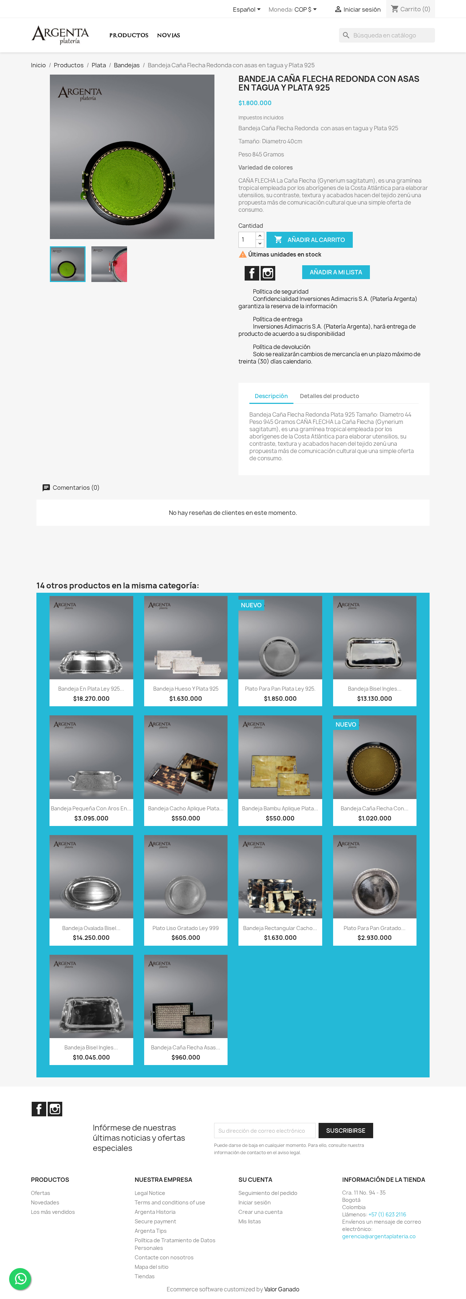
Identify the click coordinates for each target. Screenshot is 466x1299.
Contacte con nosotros (164, 1257)
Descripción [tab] (271, 396)
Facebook (252, 273)
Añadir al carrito (309, 239)
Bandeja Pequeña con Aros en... (91, 808)
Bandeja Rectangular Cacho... (280, 928)
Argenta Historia (155, 1211)
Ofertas (40, 1192)
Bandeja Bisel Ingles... (375, 688)
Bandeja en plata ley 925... (91, 688)
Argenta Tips (151, 1230)
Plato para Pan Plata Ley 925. (280, 688)
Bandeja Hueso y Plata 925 (185, 688)
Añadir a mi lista (336, 272)
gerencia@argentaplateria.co (379, 1236)
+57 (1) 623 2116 (387, 1214)
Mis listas (249, 1221)
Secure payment (155, 1221)
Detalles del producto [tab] (329, 396)
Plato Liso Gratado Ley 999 (186, 928)
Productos (129, 35)
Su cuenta (255, 1180)
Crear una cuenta (260, 1211)
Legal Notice (150, 1192)
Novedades (45, 1202)
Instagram (268, 273)
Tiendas (145, 1276)
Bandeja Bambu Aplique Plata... (280, 808)
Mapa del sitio (152, 1266)
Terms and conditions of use (170, 1202)
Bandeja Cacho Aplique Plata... (186, 808)
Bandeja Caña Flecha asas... (185, 1047)
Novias (168, 35)
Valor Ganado (281, 1289)
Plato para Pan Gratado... (375, 928)
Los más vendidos (53, 1211)
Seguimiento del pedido (267, 1192)
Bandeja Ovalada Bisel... (91, 928)
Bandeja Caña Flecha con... (374, 808)
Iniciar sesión (254, 1202)
